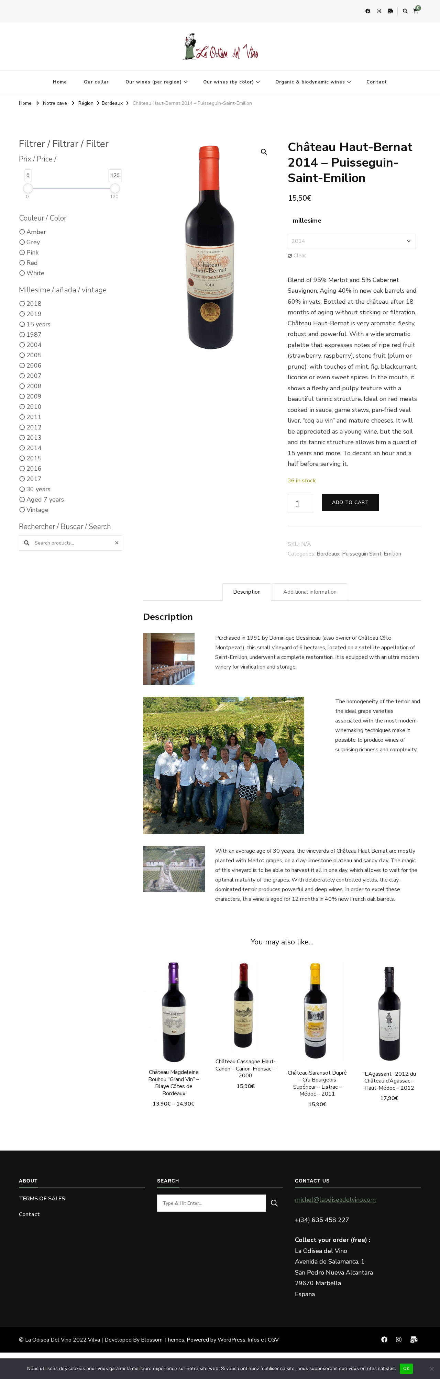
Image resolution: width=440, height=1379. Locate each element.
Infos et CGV (263, 1340)
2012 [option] (34, 427)
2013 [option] (34, 438)
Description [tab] (247, 592)
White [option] (35, 273)
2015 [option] (34, 458)
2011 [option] (34, 417)
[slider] (28, 188)
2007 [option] (34, 376)
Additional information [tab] (310, 592)
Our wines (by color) (228, 82)
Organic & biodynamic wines (310, 82)
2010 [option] (34, 407)
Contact (376, 82)
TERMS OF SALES (42, 1198)
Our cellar (96, 82)
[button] (264, 152)
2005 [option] (34, 355)
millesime (307, 220)
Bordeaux (328, 554)
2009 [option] (34, 396)
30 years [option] (38, 489)
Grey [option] (33, 242)
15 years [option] (38, 324)
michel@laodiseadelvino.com (335, 1200)
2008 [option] (34, 386)
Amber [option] (36, 232)
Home (60, 82)
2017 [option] (34, 479)
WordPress (231, 1340)
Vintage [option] (37, 510)
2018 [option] (34, 304)
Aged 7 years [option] (45, 499)
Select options (173, 1020)
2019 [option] (34, 314)
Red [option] (32, 263)
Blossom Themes (162, 1340)
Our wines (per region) (153, 82)
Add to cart (350, 502)
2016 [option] (34, 468)
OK (406, 1368)
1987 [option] (34, 334)
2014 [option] (34, 448)
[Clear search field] (117, 543)
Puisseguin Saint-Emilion (371, 554)
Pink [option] (32, 252)
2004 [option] (34, 345)
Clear (300, 255)
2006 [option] (34, 365)
